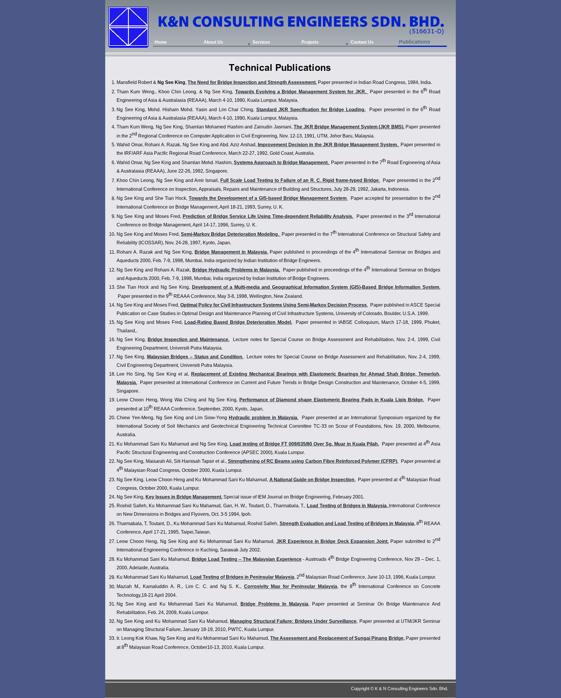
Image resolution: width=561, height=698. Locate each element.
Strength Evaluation (302, 523)
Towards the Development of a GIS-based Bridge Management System (268, 198)
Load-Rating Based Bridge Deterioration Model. (238, 322)
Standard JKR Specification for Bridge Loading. (311, 109)
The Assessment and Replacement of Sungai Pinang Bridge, (337, 638)
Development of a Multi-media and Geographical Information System (270, 287)
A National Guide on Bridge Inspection (311, 479)
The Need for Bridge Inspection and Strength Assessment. (252, 82)
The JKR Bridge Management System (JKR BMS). (349, 126)
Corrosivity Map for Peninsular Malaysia (290, 586)
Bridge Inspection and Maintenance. (188, 339)
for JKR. (356, 91)
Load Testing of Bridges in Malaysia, (347, 505)
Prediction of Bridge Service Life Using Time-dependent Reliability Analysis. (268, 216)
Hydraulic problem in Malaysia (263, 417)
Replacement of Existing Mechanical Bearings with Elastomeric (263, 374)
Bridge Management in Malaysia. (231, 252)
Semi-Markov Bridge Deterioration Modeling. (230, 234)
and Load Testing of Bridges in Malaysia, (370, 523)
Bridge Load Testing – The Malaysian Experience (247, 559)
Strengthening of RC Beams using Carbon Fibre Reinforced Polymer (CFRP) (312, 461)
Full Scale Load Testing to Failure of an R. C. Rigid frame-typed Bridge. (300, 180)
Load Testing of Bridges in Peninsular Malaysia (242, 577)
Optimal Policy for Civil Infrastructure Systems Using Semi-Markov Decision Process (273, 304)
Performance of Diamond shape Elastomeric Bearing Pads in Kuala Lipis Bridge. (331, 399)
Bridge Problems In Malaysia (274, 603)
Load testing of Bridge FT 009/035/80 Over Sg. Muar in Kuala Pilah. (304, 443)
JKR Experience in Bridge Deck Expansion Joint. (332, 541)
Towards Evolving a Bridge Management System (290, 91)
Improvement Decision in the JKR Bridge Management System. (328, 144)
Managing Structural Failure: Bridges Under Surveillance (293, 621)
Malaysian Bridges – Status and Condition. (195, 356)
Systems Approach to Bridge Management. (281, 162)
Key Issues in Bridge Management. (184, 496)
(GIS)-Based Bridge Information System (394, 287)
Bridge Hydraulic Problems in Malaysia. (236, 269)
